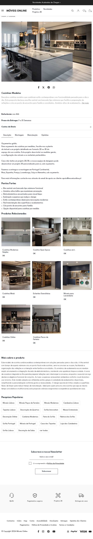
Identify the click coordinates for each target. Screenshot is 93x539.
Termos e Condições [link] (66, 525)
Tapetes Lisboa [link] (9, 410)
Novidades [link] (47, 9)
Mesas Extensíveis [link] (70, 410)
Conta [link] (32, 521)
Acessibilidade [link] (42, 521)
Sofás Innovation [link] (51, 410)
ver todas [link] (44, 431)
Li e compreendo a (48, 463)
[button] (2, 11)
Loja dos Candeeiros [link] (69, 424)
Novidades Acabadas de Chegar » (47, 3)
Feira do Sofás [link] (49, 417)
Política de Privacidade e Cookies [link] (44, 525)
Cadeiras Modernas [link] (30, 417)
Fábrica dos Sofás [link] (67, 417)
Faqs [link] (25, 521)
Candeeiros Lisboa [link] (71, 403)
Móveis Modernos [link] (51, 403)
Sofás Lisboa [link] (8, 431)
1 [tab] (46, 80)
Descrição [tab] (7, 135)
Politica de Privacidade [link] (55, 463)
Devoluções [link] (54, 521)
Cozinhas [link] (11, 16)
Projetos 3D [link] (37, 12)
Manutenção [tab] (32, 135)
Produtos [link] (36, 9)
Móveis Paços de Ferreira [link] (29, 403)
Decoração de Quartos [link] (29, 410)
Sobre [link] (19, 521)
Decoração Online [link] (10, 417)
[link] (17, 10)
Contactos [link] (11, 521)
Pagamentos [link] (24, 525)
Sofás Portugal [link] (9, 424)
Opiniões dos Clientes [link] (78, 521)
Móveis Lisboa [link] (8, 403)
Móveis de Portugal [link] (27, 424)
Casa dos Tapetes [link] (48, 424)
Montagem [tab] (19, 135)
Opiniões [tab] (45, 135)
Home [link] (3, 16)
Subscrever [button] (46, 471)
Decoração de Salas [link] (27, 431)
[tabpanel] (46, 52)
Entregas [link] (64, 521)
